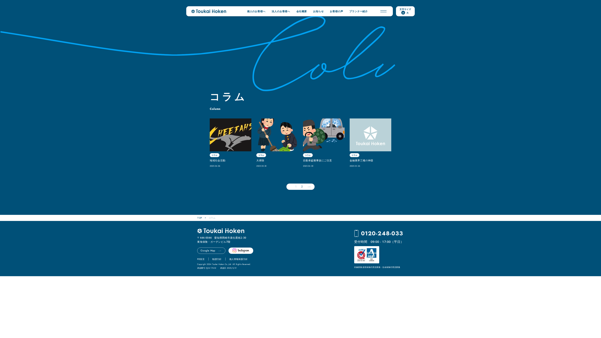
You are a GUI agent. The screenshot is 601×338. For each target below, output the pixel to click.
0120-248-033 (382, 233)
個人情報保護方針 (238, 259)
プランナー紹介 (358, 11)
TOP (199, 217)
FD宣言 (201, 259)
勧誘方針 (217, 259)
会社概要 (301, 11)
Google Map (207, 250)
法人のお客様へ (281, 11)
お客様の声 (336, 11)
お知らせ (318, 11)
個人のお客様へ (256, 11)
